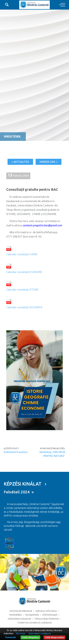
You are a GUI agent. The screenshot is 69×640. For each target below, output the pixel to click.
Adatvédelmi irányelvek (19, 618)
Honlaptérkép (32, 614)
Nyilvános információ (46, 611)
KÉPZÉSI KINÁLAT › (25, 483)
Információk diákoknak (20, 611)
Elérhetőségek (49, 614)
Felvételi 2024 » (19, 492)
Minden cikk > (48, 161)
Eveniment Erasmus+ (16, 452)
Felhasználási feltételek (46, 618)
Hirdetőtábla (15, 614)
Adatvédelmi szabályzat (39, 633)
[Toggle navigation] (62, 5)
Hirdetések (12, 136)
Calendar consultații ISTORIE (22, 289)
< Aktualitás (20, 161)
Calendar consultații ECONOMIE (24, 272)
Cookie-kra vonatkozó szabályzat (34, 622)
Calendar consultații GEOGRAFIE (24, 307)
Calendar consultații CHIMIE (21, 254)
